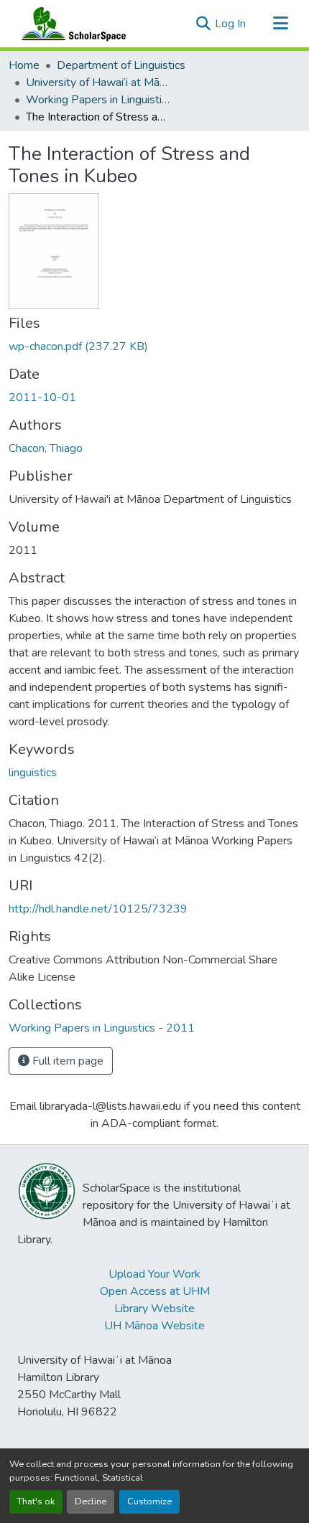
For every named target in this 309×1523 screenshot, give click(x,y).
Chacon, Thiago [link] (46, 448)
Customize (149, 1501)
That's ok (36, 1501)
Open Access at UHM (155, 1291)
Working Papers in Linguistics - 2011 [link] (98, 100)
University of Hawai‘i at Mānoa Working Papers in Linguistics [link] (98, 82)
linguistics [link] (33, 773)
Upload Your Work (154, 1274)
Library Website (154, 1308)
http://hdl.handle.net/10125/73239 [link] (98, 909)
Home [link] (24, 65)
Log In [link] (230, 24)
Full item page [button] (66, 1061)
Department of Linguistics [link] (121, 65)
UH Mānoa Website (154, 1326)
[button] (70, 24)
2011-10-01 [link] (42, 397)
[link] (154, 346)
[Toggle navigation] (280, 23)
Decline (90, 1501)
